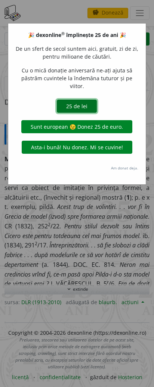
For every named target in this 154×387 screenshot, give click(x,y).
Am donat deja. (124, 168)
